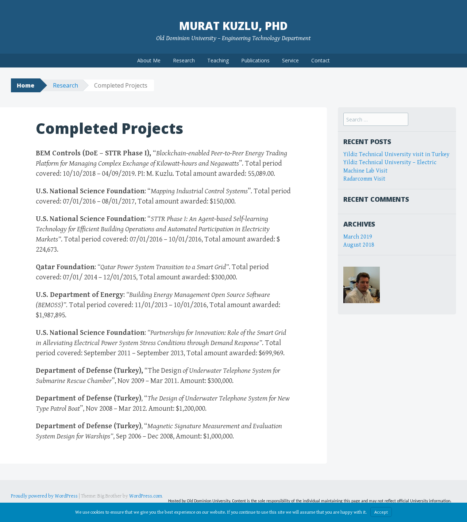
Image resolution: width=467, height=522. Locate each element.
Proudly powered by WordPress (44, 496)
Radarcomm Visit (364, 178)
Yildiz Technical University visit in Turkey (396, 154)
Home (25, 85)
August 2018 (358, 244)
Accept (381, 512)
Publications (255, 60)
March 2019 (357, 236)
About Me (149, 60)
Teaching (218, 60)
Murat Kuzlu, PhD (233, 25)
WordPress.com (145, 496)
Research (184, 60)
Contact (320, 60)
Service (290, 60)
